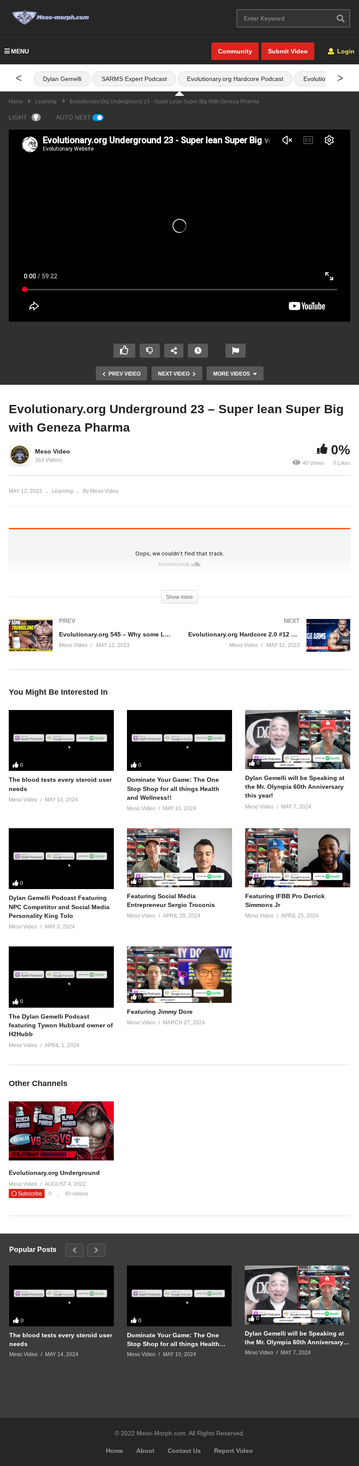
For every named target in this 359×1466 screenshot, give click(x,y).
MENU (20, 51)
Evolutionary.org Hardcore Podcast (235, 78)
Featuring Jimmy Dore (160, 1011)
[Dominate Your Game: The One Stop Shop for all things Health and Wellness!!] (179, 740)
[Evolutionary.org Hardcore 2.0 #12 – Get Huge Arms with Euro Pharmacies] (269, 644)
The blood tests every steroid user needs (60, 1339)
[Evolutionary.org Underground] (61, 1158)
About (145, 1450)
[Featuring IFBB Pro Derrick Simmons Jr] (297, 857)
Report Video (233, 1450)
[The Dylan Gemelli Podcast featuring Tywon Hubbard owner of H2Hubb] (61, 977)
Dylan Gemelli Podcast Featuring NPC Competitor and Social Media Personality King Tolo (59, 906)
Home (114, 1450)
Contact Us (184, 1450)
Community (235, 51)
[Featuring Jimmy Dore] (179, 974)
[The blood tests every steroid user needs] (61, 740)
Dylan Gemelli (62, 78)
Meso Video (52, 451)
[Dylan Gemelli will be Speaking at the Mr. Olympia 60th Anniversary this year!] (297, 739)
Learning (62, 491)
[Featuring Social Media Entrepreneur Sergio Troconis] (179, 857)
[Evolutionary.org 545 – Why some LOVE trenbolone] (90, 644)
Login (345, 51)
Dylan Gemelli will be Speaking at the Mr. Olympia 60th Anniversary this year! (295, 786)
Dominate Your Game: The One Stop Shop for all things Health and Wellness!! (173, 788)
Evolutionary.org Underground (54, 1172)
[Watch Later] (198, 351)
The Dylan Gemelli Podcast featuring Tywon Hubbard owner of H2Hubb (61, 1025)
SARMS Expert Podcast (134, 78)
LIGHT (18, 117)
